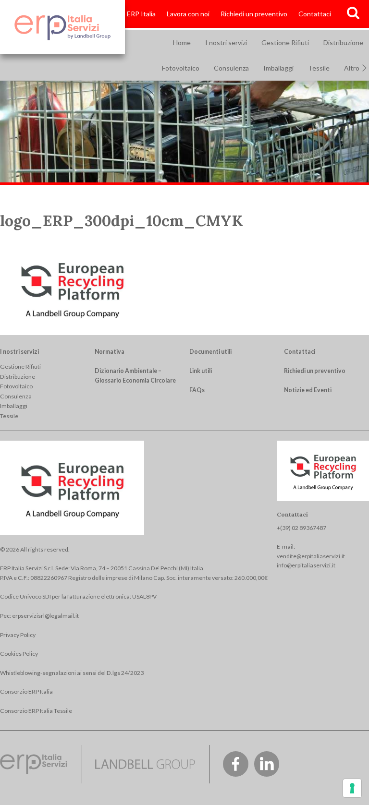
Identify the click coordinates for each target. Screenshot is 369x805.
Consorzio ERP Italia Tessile (36, 710)
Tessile (319, 68)
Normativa (109, 351)
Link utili (200, 370)
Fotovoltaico (180, 68)
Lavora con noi (188, 14)
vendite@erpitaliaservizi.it (311, 556)
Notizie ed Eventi (308, 390)
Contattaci (314, 14)
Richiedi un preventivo (254, 14)
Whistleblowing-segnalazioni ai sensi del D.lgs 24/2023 (72, 672)
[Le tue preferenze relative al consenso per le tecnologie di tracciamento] (352, 788)
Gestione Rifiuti (285, 42)
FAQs (197, 390)
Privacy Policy (18, 634)
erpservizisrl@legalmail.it (45, 615)
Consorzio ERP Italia (125, 14)
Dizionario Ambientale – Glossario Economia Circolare (135, 375)
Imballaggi (278, 68)
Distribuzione (17, 376)
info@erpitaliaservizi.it (306, 565)
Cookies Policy (19, 653)
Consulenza (231, 68)
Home (182, 42)
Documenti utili (210, 351)
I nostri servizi (226, 42)
